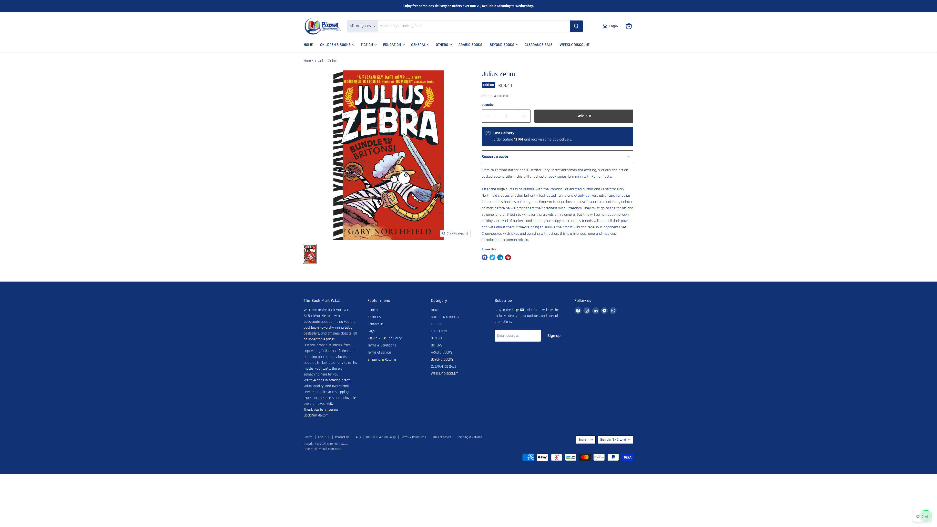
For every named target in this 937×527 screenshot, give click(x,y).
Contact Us (375, 324)
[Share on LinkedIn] (500, 257)
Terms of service (379, 352)
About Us (374, 317)
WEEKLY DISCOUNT (575, 44)
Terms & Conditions (381, 345)
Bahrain (613, 439)
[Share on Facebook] (485, 257)
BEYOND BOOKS (502, 44)
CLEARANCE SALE (538, 44)
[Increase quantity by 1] (524, 116)
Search (372, 310)
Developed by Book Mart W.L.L (322, 449)
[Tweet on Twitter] (492, 257)
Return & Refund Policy (384, 338)
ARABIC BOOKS (470, 44)
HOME (308, 44)
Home (308, 61)
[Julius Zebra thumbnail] (309, 254)
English (583, 439)
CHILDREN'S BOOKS (336, 44)
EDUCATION (392, 44)
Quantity (488, 105)
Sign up (553, 335)
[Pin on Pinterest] (508, 257)
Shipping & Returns (381, 359)
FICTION (367, 44)
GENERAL (419, 44)
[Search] (576, 26)
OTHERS (442, 44)
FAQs (371, 331)
